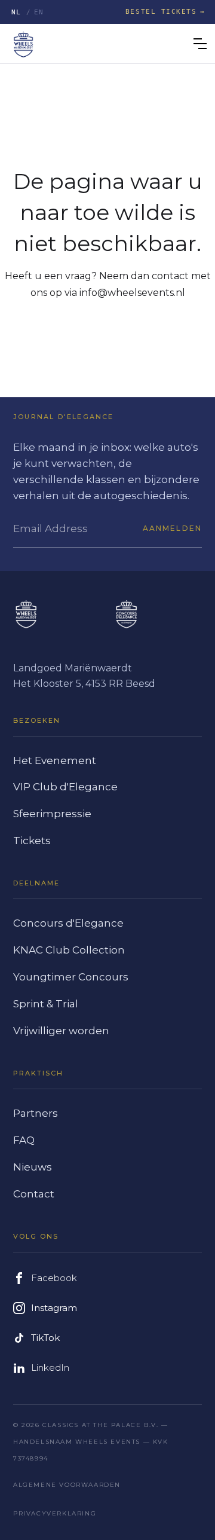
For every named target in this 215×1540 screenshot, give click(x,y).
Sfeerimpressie (52, 814)
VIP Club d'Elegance (65, 787)
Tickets (32, 841)
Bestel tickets (161, 12)
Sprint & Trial (45, 1004)
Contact (33, 1194)
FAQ (24, 1140)
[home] (23, 44)
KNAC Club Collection (69, 950)
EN (39, 12)
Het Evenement (54, 760)
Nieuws (32, 1167)
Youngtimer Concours (70, 977)
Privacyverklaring (54, 1513)
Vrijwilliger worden (61, 1031)
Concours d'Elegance (68, 923)
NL (16, 12)
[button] (200, 43)
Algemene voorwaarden (67, 1485)
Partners (35, 1113)
